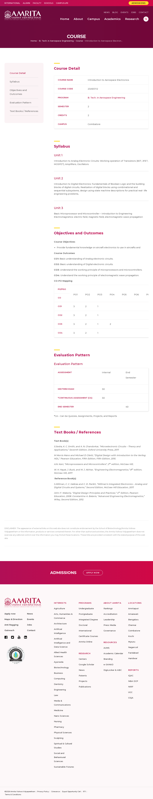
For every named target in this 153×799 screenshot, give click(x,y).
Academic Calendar (113, 653)
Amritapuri (133, 608)
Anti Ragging (11, 625)
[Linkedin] (25, 637)
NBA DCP (133, 681)
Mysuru (131, 641)
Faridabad (133, 653)
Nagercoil (133, 647)
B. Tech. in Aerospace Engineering (56, 41)
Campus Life (62, 3)
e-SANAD (108, 664)
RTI (84, 791)
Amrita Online (85, 641)
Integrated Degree (88, 619)
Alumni (26, 3)
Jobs (133, 12)
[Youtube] (19, 637)
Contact (144, 12)
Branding (108, 659)
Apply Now (93, 573)
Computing (59, 678)
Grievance (55, 791)
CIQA (130, 698)
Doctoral (83, 625)
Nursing (58, 721)
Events (124, 12)
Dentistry (58, 684)
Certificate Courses (88, 636)
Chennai (132, 625)
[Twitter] (12, 637)
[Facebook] (5, 637)
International (12, 3)
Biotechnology (61, 667)
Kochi (131, 636)
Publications (85, 686)
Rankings (108, 608)
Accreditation (110, 614)
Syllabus (15, 81)
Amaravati (133, 614)
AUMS (107, 648)
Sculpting (58, 738)
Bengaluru (133, 619)
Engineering (60, 689)
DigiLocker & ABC (113, 670)
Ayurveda (58, 662)
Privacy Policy (43, 791)
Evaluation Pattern (20, 102)
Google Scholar (86, 664)
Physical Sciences (63, 732)
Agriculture (59, 608)
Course (79, 41)
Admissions (139, 3)
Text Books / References (24, 111)
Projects (83, 681)
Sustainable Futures (64, 767)
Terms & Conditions (13, 794)
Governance (110, 630)
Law (56, 695)
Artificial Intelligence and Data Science (62, 642)
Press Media (110, 625)
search (146, 19)
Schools (48, 3)
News (107, 12)
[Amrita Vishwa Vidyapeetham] (22, 15)
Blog (115, 12)
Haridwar (132, 658)
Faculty (37, 3)
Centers (83, 659)
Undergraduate (86, 608)
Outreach (9, 630)
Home (33, 41)
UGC (130, 692)
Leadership (109, 619)
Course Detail (18, 73)
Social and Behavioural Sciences (60, 757)
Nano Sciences (61, 716)
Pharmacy (59, 727)
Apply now (10, 613)
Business (58, 673)
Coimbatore (134, 630)
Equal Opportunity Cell (71, 791)
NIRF (130, 686)
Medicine (58, 710)
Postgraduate (86, 614)
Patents (83, 675)
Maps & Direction (13, 619)
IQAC (130, 675)
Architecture (60, 623)
